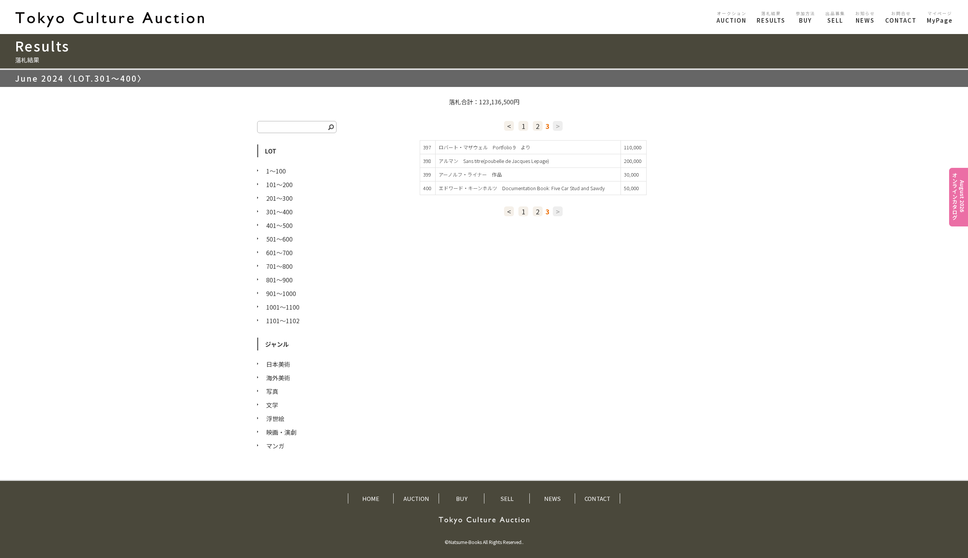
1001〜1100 (282, 307)
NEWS (865, 17)
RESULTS (771, 17)
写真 (272, 391)
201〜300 (279, 198)
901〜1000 (281, 293)
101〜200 (279, 184)
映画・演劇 (281, 432)
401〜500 (279, 225)
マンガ (275, 445)
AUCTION (731, 17)
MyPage (940, 17)
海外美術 (278, 377)
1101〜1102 (282, 320)
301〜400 (279, 211)
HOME (370, 498)
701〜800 (279, 266)
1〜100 (276, 170)
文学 (272, 404)
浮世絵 (275, 418)
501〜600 (279, 238)
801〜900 (279, 279)
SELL (835, 17)
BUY (805, 17)
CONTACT (901, 17)
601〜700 (279, 252)
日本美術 (278, 364)
